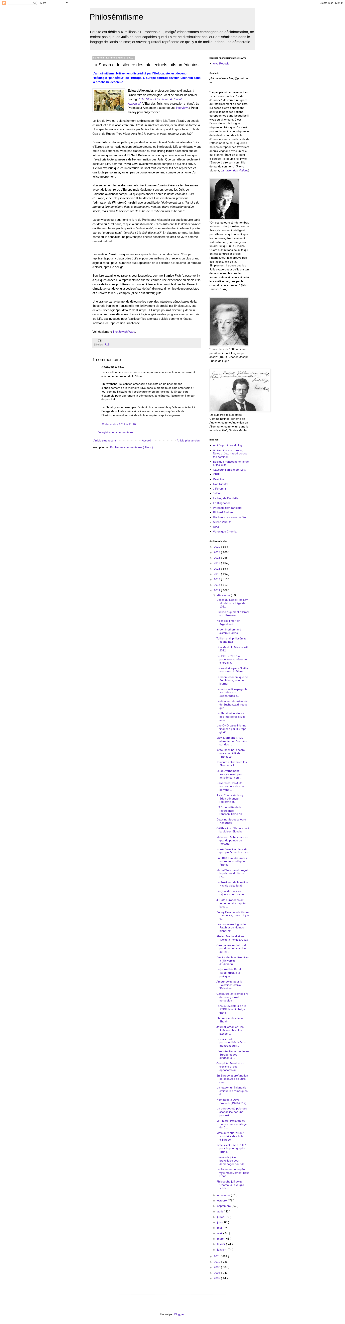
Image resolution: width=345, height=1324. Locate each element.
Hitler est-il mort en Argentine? (228, 622)
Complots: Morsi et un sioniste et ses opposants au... (230, 1067)
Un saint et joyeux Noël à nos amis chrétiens (232, 670)
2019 (217, 552)
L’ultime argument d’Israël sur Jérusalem (232, 613)
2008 (217, 1272)
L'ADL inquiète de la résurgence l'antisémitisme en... (230, 811)
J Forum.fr (219, 488)
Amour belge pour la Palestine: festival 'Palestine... (229, 985)
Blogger (179, 1314)
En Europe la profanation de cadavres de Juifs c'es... (232, 1079)
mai (220, 1227)
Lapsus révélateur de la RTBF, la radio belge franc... (231, 1009)
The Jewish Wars (124, 331)
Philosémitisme (116, 16)
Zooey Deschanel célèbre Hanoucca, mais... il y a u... (232, 915)
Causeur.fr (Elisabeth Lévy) (230, 469)
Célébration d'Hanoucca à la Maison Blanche (232, 830)
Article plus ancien (188, 440)
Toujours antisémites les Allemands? (231, 763)
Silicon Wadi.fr (222, 521)
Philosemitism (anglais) (227, 507)
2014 (217, 579)
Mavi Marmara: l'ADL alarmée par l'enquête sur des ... (231, 741)
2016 (217, 568)
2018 (217, 557)
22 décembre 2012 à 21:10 (118, 424)
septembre (224, 1205)
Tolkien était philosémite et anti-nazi (231, 640)
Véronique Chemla (225, 531)
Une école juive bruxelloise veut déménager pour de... (231, 1161)
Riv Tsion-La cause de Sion (230, 517)
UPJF (216, 526)
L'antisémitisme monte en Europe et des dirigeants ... (232, 1055)
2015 (217, 574)
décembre (224, 595)
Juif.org (217, 493)
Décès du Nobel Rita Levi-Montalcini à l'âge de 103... (232, 603)
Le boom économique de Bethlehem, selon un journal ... (232, 680)
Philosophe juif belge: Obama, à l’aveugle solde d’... (230, 1185)
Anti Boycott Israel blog (227, 445)
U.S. (107, 344)
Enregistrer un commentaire (115, 432)
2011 (217, 1256)
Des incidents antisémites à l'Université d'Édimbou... (232, 961)
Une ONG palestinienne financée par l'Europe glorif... (231, 729)
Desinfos (218, 479)
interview (182, 107)
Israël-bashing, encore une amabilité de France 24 (230, 753)
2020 (217, 546)
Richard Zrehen (223, 512)
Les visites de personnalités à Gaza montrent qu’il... (231, 1042)
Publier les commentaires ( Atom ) (131, 447)
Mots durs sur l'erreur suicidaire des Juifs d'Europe (230, 1136)
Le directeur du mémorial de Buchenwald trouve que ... (232, 704)
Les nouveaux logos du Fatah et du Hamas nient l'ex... (231, 928)
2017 (217, 563)
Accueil (146, 440)
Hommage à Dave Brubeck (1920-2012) (231, 1101)
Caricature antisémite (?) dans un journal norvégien (232, 997)
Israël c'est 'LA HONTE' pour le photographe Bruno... (231, 1148)
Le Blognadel (221, 503)
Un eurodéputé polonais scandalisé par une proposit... (231, 1112)
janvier (221, 1249)
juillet (220, 1216)
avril (220, 1233)
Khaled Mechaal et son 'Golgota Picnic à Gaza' (232, 938)
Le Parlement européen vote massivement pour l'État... (232, 1173)
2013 (217, 584)
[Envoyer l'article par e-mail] (99, 340)
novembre (224, 1195)
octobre (222, 1200)
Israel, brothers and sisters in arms (228, 631)
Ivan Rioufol (220, 484)
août (220, 1211)
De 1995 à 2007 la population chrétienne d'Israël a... (231, 659)
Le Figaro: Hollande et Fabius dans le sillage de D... (231, 1124)
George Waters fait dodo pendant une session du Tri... (231, 949)
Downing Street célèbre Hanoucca (231, 821)
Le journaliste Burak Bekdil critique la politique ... (229, 973)
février (221, 1244)
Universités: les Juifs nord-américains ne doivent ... (230, 786)
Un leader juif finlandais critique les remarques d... (232, 1091)
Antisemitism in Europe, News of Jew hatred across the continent (230, 453)
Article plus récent (104, 440)
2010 (217, 1261)
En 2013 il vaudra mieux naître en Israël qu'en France (231, 861)
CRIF (216, 474)
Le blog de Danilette (225, 498)
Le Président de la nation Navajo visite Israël (232, 884)
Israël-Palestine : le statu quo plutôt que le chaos (232, 851)
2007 (217, 1278)
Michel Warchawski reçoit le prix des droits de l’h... (232, 874)
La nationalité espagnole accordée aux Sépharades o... (231, 693)
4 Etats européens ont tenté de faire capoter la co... (231, 903)
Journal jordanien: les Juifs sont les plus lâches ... (230, 1030)
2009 (217, 1267)
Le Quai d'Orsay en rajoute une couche (230, 893)
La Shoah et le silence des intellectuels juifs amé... (230, 717)
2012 (217, 590)
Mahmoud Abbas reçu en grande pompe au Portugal (232, 840)
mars (220, 1238)
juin (219, 1222)
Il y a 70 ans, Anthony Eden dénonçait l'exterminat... (230, 799)
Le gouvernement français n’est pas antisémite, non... (229, 774)
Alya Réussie (221, 63)
